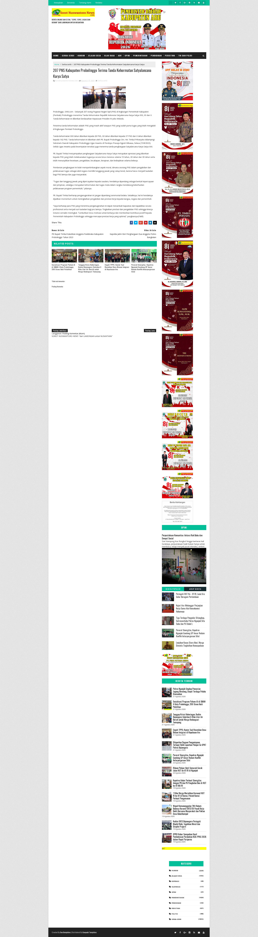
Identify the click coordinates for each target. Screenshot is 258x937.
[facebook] (180, 3)
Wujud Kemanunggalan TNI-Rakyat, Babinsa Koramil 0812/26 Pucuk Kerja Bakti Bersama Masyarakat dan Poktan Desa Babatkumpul (189, 809)
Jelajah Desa (94, 55)
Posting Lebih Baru (59, 330)
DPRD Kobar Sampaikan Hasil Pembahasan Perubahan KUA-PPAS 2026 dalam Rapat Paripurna (189, 837)
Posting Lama (150, 330)
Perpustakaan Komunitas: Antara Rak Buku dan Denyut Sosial (182, 537)
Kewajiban (58, 2)
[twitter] (175, 3)
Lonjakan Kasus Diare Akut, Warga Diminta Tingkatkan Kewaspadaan (190, 644)
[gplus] (185, 3)
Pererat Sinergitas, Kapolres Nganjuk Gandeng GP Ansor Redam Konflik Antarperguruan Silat (143, 268)
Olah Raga (109, 55)
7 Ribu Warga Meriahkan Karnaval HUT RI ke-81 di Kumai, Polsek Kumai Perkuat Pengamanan (189, 796)
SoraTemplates (65, 932)
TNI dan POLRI (185, 55)
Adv (119, 55)
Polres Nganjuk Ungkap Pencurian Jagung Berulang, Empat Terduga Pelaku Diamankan (189, 691)
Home (56, 55)
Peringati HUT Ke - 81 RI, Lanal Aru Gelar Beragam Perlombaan (190, 595)
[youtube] (204, 3)
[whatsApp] (171, 3)
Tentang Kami (85, 2)
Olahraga (176, 887)
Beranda (71, 2)
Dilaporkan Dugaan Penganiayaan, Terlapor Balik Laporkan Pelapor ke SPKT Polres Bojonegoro (189, 745)
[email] (199, 3)
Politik (175, 914)
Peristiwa (170, 55)
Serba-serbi (66, 64)
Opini (127, 55)
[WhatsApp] (171, 932)
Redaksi (98, 2)
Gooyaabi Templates (90, 932)
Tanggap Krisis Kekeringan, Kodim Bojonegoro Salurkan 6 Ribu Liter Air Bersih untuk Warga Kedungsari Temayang (89, 268)
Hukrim (81, 55)
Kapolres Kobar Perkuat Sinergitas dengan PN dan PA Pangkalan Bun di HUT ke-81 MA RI (189, 783)
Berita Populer (173, 589)
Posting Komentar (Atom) (73, 333)
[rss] (194, 3)
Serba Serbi (68, 55)
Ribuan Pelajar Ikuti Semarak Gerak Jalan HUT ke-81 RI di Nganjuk (187, 769)
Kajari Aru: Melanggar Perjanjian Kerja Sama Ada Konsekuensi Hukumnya (189, 608)
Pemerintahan (140, 55)
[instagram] (189, 3)
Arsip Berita (195, 589)
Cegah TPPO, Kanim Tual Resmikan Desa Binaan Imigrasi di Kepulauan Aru (117, 267)
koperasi (175, 881)
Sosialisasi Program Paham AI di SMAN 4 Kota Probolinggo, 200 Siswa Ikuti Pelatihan (63, 267)
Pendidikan (156, 55)
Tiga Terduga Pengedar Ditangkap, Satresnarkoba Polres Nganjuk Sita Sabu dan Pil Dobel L (190, 620)
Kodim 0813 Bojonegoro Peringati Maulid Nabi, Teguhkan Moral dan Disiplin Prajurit (187, 824)
